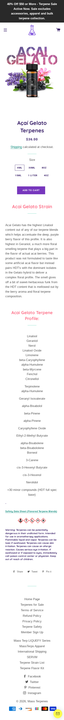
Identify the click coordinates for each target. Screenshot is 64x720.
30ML (32, 167)
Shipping (16, 147)
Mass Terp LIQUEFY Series (32, 640)
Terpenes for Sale (32, 604)
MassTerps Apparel (32, 646)
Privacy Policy (32, 621)
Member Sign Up (32, 632)
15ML (18, 175)
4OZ (46, 175)
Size (32, 160)
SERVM (32, 657)
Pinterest (34, 687)
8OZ (44, 167)
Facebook (34, 676)
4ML (19, 167)
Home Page (32, 599)
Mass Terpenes (38, 701)
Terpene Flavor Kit (32, 668)
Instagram (34, 693)
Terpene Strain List (32, 662)
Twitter (34, 682)
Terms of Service (32, 610)
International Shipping (32, 651)
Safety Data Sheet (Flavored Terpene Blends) (31, 511)
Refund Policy (32, 616)
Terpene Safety (32, 626)
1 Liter (33, 175)
